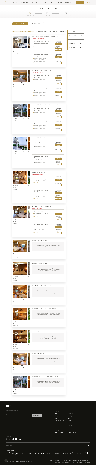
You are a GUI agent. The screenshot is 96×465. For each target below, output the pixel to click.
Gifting (69, 420)
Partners (72, 462)
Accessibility (57, 462)
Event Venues (58, 423)
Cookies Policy (87, 462)
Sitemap (57, 430)
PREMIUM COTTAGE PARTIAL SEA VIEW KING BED (64, 31)
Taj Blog (70, 430)
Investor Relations (65, 462)
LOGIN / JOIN (58, 57)
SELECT (58, 49)
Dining (56, 416)
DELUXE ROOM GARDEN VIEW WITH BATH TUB (23, 31)
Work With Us (64, 460)
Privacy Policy (79, 462)
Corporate (51, 460)
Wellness (57, 418)
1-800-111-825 (10, 421)
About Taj (70, 413)
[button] (76, 36)
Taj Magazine (58, 427)
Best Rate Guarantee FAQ (83, 460)
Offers (69, 418)
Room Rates (20, 23)
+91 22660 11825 (10, 423)
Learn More (60, 19)
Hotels (56, 413)
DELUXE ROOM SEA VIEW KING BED (43, 31)
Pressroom (57, 460)
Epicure (70, 427)
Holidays (70, 416)
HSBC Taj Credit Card (60, 432)
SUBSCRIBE (36, 415)
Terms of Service (72, 460)
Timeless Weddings (59, 420)
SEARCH (80, 2)
